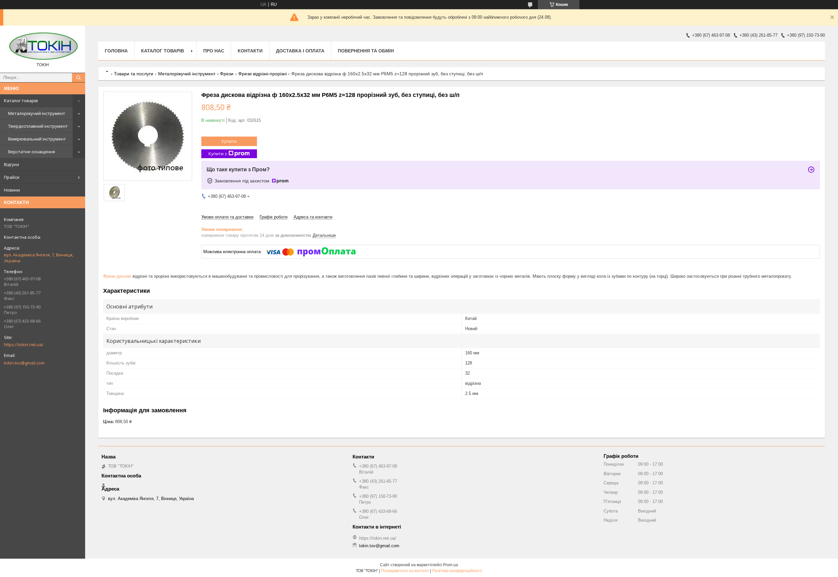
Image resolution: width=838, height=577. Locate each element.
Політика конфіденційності (457, 570)
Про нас (213, 50)
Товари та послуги (133, 73)
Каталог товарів (21, 100)
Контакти (250, 50)
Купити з (218, 154)
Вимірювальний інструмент (37, 139)
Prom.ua (450, 565)
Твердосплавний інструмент (38, 126)
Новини (12, 190)
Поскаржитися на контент (405, 570)
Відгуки (11, 164)
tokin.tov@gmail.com (24, 363)
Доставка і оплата (300, 50)
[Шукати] (78, 78)
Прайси (11, 177)
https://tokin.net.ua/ (24, 344)
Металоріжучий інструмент (36, 113)
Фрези (226, 73)
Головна (116, 50)
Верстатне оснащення (31, 152)
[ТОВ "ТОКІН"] (42, 46)
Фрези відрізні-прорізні (262, 73)
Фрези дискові (117, 276)
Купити (229, 141)
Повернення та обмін (366, 50)
